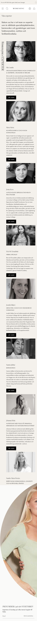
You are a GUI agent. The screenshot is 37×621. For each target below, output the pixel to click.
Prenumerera (28, 616)
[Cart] (34, 8)
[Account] (30, 8)
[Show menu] (2, 8)
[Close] (34, 488)
